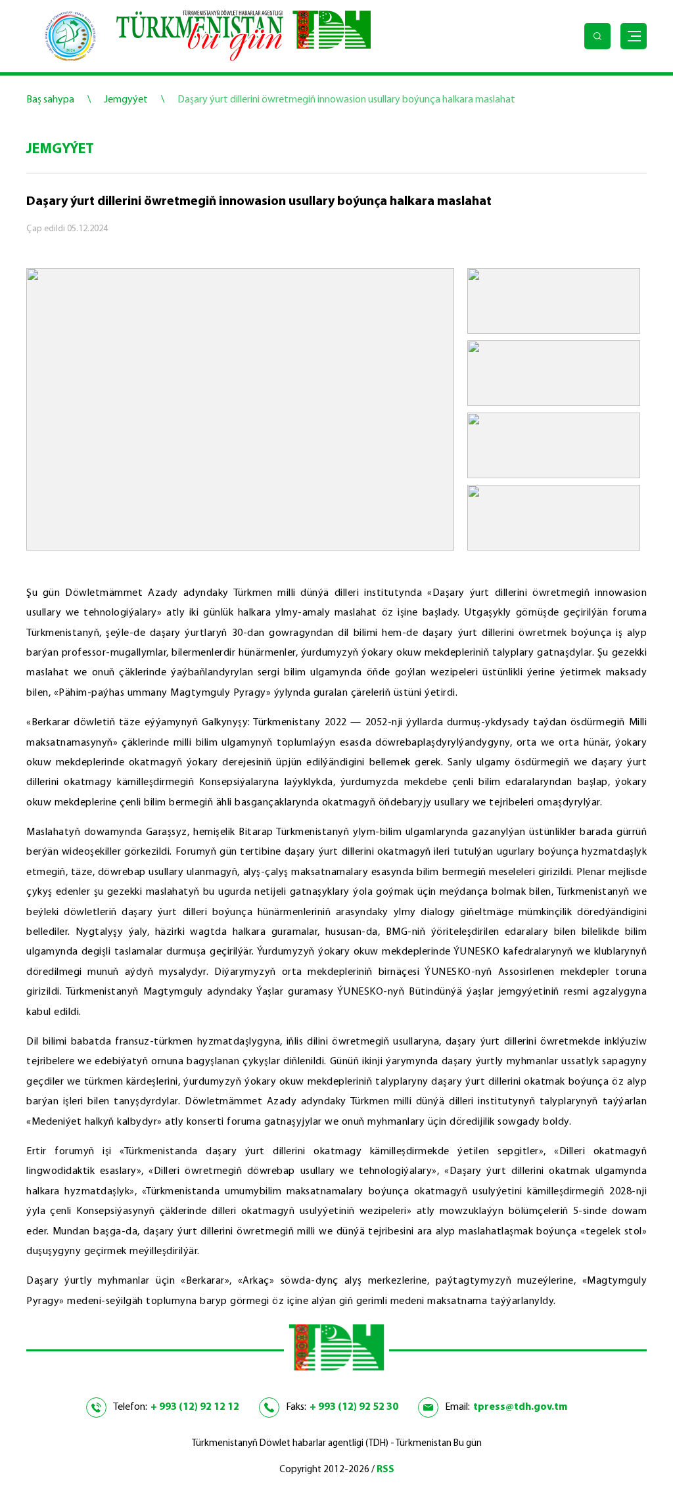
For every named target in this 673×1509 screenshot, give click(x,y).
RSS (385, 1470)
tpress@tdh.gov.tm (520, 1407)
